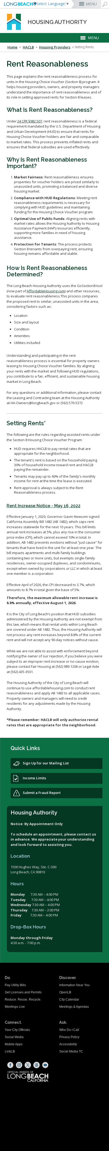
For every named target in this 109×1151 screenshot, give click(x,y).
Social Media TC (71, 1051)
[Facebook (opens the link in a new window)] (10, 1065)
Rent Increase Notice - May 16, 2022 (43, 505)
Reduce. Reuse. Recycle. (23, 999)
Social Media (14, 1037)
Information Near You (74, 985)
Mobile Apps (13, 1044)
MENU (91, 3)
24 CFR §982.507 (29, 121)
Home (12, 47)
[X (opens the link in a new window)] (28, 1065)
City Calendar (69, 999)
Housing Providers (54, 47)
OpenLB (65, 992)
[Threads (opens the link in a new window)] (36, 1065)
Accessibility (68, 1044)
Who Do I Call (69, 1030)
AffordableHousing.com (46, 291)
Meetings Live (15, 1007)
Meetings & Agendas (74, 1007)
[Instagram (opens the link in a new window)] (19, 1065)
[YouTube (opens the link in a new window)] (45, 1065)
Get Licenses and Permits (23, 992)
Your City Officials (17, 1030)
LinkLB (10, 1051)
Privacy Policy (69, 1037)
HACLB (28, 47)
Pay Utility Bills (15, 985)
